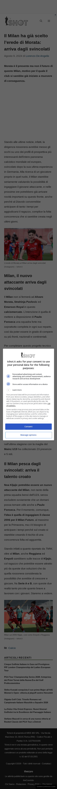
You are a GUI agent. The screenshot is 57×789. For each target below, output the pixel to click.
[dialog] (28, 394)
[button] (28, 390)
